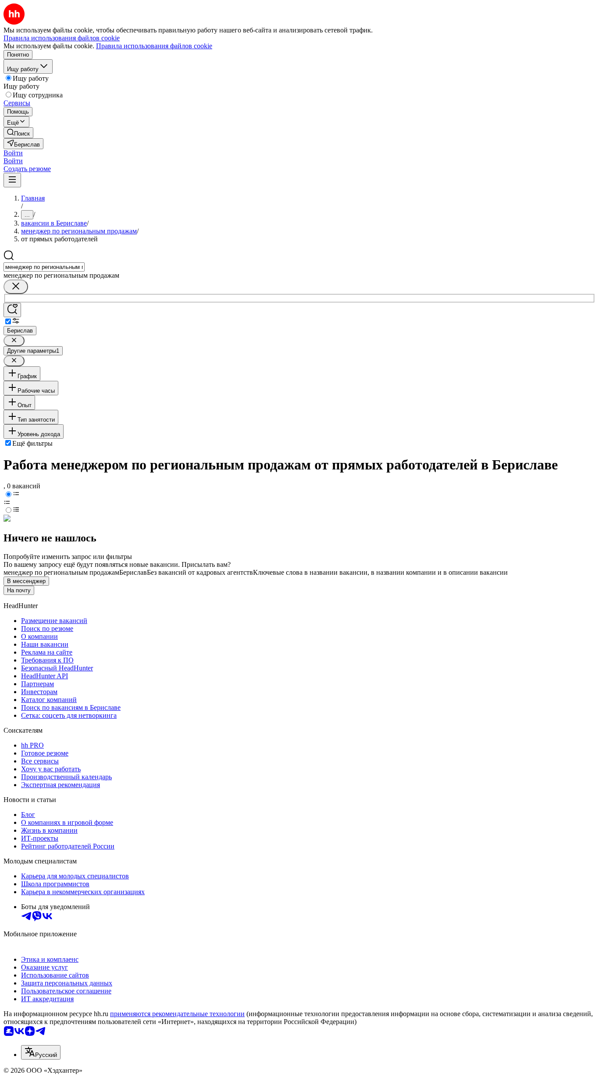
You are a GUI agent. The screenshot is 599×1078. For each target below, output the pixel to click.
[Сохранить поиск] (12, 310)
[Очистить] (16, 286)
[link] (18, 132)
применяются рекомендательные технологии (177, 1013)
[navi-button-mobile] (12, 180)
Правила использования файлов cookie (154, 46)
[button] (13, 153)
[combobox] (44, 267)
